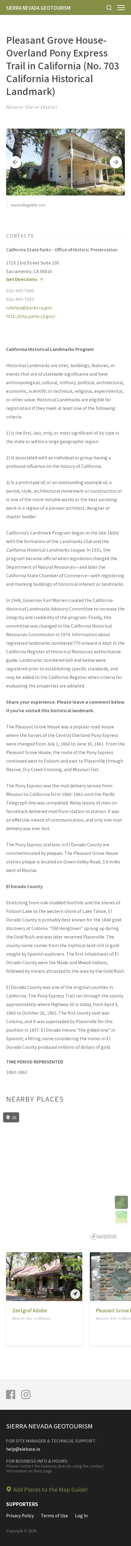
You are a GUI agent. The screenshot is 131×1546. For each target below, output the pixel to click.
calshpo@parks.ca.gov (29, 307)
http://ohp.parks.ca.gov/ (30, 316)
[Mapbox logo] (103, 1236)
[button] (15, 162)
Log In (81, 1515)
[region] (65, 1176)
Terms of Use (54, 1515)
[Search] (109, 7)
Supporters (22, 1504)
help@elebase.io (23, 1449)
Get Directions (21, 279)
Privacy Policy (20, 1515)
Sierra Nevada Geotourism (38, 7)
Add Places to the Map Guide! (50, 1489)
